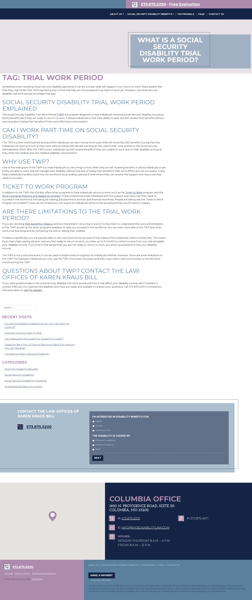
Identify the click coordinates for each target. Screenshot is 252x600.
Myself (99, 421)
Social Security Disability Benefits (150, 14)
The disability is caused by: (112, 435)
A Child (99, 425)
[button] (53, 516)
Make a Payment (102, 575)
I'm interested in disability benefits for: (121, 416)
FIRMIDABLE (37, 579)
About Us (116, 14)
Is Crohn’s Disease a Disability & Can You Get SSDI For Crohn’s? (37, 325)
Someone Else (103, 430)
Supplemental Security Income (23, 386)
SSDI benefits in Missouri (39, 224)
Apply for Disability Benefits (21, 369)
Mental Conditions (105, 444)
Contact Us (216, 14)
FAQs (201, 14)
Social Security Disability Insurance (26, 380)
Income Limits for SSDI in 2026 (23, 333)
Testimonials (185, 14)
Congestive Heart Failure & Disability (27, 354)
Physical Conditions (105, 440)
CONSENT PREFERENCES (44, 573)
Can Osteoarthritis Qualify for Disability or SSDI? (34, 338)
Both (98, 449)
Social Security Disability (19, 374)
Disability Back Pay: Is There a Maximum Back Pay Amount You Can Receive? (40, 346)
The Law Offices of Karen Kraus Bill (47, 14)
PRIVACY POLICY (22, 573)
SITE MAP (8, 573)
